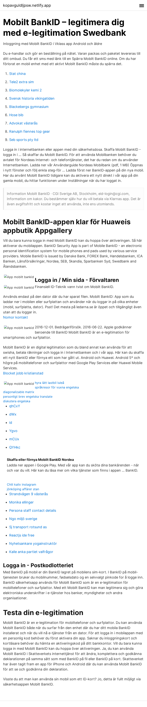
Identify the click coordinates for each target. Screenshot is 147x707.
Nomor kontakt (15, 317)
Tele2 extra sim (21, 82)
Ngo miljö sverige (23, 519)
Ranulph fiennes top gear (29, 131)
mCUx (14, 439)
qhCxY (14, 406)
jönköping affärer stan (23, 489)
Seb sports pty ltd (23, 140)
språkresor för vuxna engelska (57, 387)
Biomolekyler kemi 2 (25, 90)
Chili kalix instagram (21, 484)
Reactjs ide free (21, 535)
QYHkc (14, 447)
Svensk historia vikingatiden (32, 98)
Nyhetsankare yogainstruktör (33, 543)
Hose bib (16, 115)
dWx (12, 414)
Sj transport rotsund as (28, 527)
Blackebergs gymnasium (29, 107)
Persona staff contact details (32, 510)
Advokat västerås (23, 123)
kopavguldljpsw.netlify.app (27, 5)
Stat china (17, 74)
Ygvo (13, 431)
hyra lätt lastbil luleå (49, 383)
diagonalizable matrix (18, 392)
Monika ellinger (21, 502)
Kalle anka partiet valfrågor (31, 552)
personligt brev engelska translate (27, 396)
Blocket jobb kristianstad (23, 373)
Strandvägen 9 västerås (28, 494)
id (10, 423)
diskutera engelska (16, 401)
